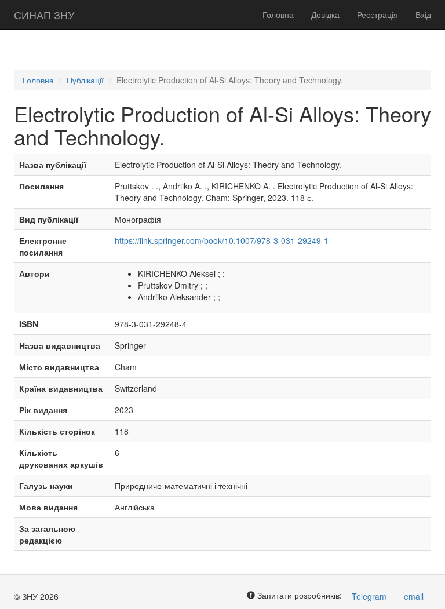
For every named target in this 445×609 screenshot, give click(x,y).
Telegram (369, 596)
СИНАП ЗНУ (44, 14)
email (414, 596)
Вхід (423, 14)
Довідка (325, 14)
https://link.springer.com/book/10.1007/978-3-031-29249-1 (222, 240)
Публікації (85, 80)
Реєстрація (377, 14)
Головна (278, 14)
